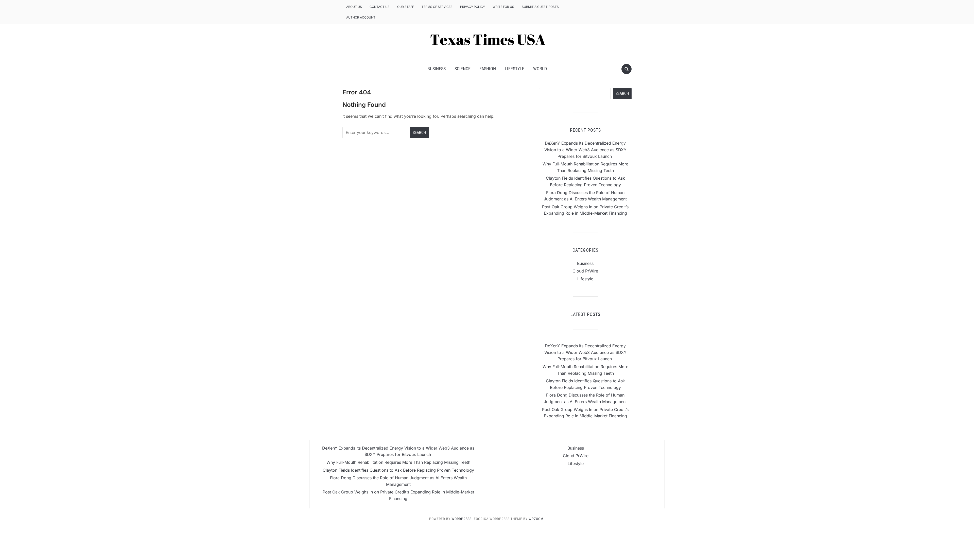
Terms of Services (437, 7)
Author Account (360, 17)
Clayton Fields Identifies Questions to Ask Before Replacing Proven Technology (398, 470)
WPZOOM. (537, 519)
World (540, 68)
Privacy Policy (472, 7)
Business (436, 68)
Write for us (503, 7)
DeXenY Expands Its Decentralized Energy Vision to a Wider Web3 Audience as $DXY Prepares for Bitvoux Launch (585, 150)
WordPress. (462, 519)
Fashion (487, 68)
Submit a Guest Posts (540, 7)
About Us (354, 7)
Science (463, 68)
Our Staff (405, 7)
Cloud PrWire (585, 270)
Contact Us (380, 7)
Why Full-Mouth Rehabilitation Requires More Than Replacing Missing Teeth (398, 462)
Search (622, 93)
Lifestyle (514, 68)
